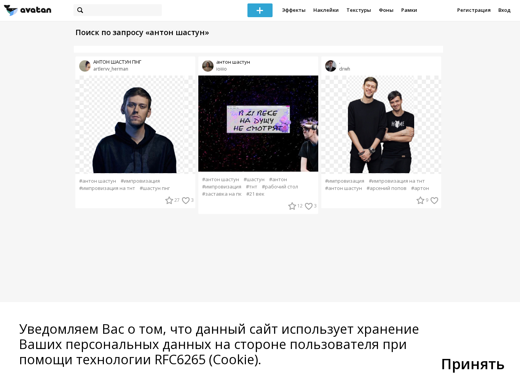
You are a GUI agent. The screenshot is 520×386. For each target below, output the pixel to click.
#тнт (251, 186)
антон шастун (233, 62)
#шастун (254, 179)
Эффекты (294, 9)
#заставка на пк (222, 193)
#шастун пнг (155, 188)
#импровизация (140, 181)
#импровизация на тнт (107, 188)
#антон (278, 179)
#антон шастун (97, 181)
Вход (504, 9)
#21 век (255, 193)
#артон (420, 188)
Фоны (386, 9)
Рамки (409, 9)
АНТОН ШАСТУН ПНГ (117, 62)
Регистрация (474, 9)
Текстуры (358, 9)
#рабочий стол (280, 186)
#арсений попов (387, 188)
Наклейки (326, 9)
